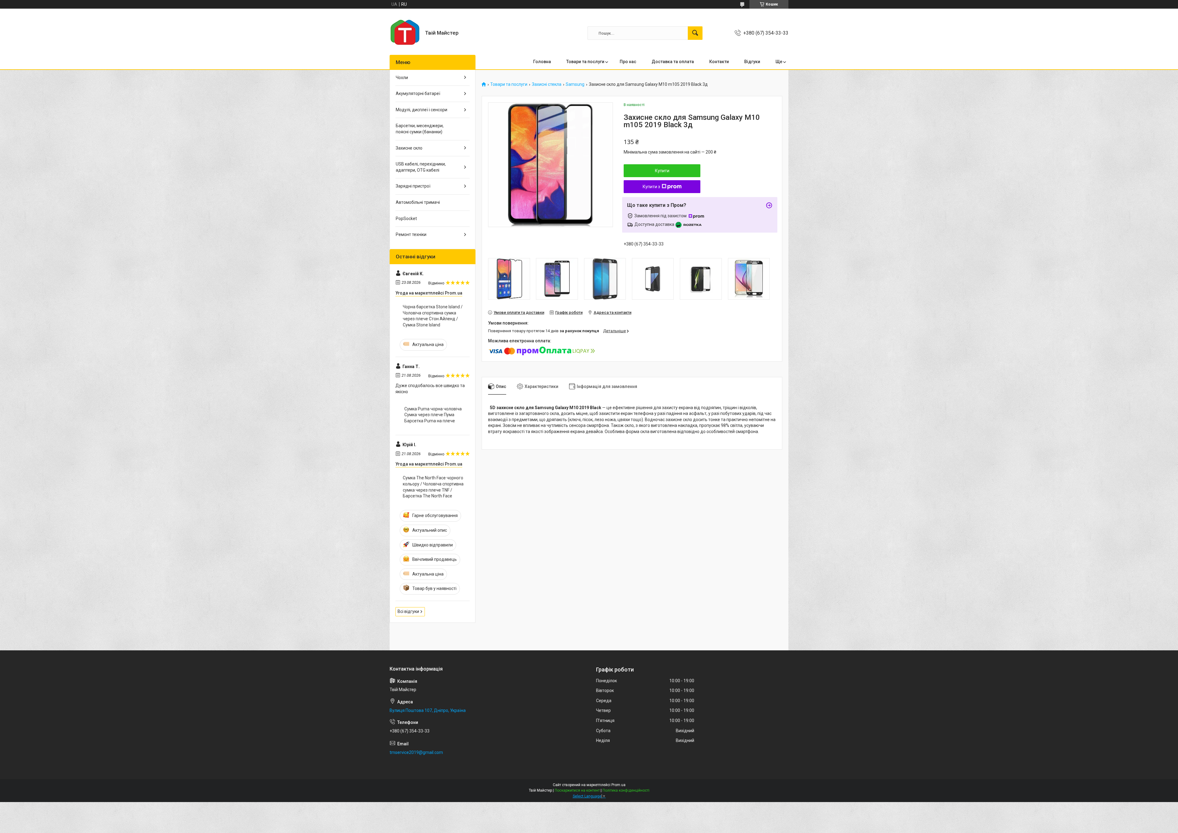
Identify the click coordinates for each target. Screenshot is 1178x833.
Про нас (628, 61)
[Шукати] (695, 33)
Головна (542, 61)
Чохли (402, 77)
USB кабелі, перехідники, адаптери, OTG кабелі (421, 167)
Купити (662, 170)
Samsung (575, 84)
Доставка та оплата (673, 61)
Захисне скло (409, 148)
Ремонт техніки (411, 234)
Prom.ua (618, 785)
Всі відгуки (408, 611)
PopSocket (406, 218)
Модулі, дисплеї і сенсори (421, 109)
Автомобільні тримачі (418, 202)
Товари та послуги (585, 61)
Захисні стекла (546, 84)
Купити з (651, 186)
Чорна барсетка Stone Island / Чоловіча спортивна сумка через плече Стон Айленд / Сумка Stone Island (433, 315)
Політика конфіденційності (625, 790)
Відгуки (752, 61)
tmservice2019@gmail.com (416, 752)
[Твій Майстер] (405, 33)
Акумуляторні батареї (418, 93)
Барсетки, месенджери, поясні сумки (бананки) (420, 128)
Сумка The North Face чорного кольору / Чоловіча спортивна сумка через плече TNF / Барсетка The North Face (433, 486)
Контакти (719, 61)
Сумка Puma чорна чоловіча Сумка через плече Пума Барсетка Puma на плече (433, 414)
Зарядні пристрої (413, 186)
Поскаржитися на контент (577, 790)
